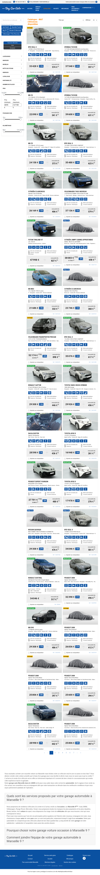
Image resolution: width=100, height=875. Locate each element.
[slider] (4, 95)
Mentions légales (50, 862)
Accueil (30, 8)
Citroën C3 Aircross (15, 30)
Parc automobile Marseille (75, 8)
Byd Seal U (6, 27)
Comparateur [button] (87, 7)
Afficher (88, 20)
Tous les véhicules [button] (12, 42)
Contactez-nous (6, 2)
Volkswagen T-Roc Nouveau (11, 34)
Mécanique (65, 8)
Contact (30, 859)
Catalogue (46, 8)
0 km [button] (12, 45)
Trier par (61, 20)
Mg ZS (5, 30)
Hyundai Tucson (16, 27)
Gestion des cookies (70, 862)
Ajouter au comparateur (36, 72)
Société (55, 8)
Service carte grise (37, 8)
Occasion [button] (12, 48)
